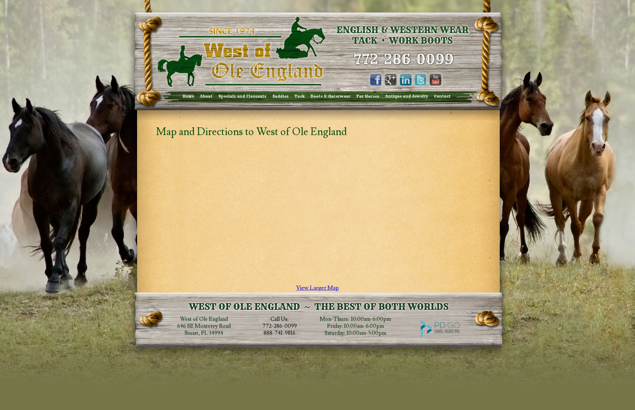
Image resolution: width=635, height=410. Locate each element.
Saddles (280, 96)
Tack (299, 96)
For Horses (367, 96)
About (206, 96)
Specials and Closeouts (242, 96)
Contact (442, 96)
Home (188, 96)
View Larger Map (317, 287)
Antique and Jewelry (406, 96)
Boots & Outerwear (331, 96)
